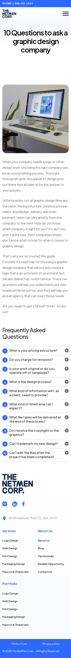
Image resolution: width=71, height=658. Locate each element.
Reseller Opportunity (51, 563)
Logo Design (10, 540)
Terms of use (19, 643)
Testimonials (46, 556)
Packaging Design (13, 563)
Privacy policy (51, 643)
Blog (41, 548)
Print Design (9, 556)
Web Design (10, 548)
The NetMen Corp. (23, 651)
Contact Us (45, 571)
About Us (44, 540)
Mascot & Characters (15, 571)
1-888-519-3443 (22, 3)
